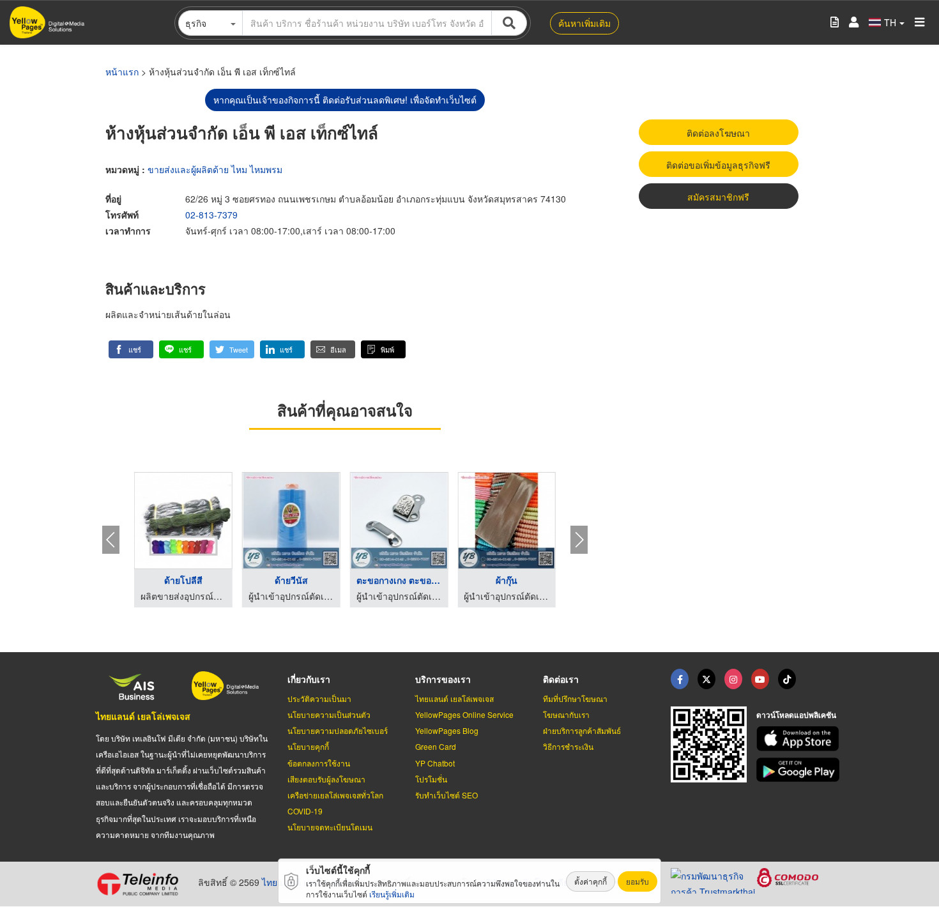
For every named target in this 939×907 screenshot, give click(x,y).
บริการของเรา (443, 679)
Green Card (435, 746)
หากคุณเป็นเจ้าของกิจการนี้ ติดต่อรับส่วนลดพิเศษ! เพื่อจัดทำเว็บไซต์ (345, 99)
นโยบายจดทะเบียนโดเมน (329, 826)
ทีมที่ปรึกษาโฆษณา (575, 698)
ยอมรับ (637, 881)
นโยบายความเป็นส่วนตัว (328, 714)
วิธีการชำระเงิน (568, 746)
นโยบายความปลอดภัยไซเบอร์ (337, 730)
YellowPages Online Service (464, 714)
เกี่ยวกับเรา (308, 679)
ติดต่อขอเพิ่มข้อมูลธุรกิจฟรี (718, 164)
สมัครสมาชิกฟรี (718, 196)
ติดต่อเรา (561, 679)
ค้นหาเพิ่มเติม (584, 23)
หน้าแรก (122, 71)
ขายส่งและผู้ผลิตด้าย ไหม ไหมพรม (215, 169)
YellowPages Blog (446, 730)
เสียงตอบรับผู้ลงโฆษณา (326, 779)
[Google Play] (799, 770)
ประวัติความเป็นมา (319, 698)
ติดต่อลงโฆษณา (718, 132)
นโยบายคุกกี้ (308, 746)
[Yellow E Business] (680, 679)
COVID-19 (305, 810)
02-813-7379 (211, 214)
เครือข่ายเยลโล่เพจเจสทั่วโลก (335, 794)
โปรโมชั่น (431, 779)
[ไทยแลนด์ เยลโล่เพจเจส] (706, 679)
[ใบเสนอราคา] (834, 23)
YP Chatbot (435, 763)
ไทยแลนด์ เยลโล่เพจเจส (143, 716)
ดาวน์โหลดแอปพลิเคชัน (796, 714)
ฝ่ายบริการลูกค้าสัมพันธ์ (582, 730)
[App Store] (799, 738)
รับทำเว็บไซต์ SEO (446, 794)
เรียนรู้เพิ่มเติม (392, 893)
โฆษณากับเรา (566, 714)
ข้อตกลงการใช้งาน (318, 763)
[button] (131, 349)
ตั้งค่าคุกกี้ (590, 881)
